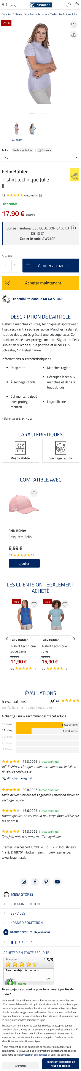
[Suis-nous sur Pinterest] (46, 882)
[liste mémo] (68, 4)
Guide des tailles (22, 150)
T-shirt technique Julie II (64, 14)
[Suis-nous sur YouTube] (57, 882)
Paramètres (20, 1066)
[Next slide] (75, 134)
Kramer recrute (27, 931)
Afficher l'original (19, 778)
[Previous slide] (5, 134)
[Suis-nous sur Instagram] (23, 882)
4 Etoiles (7, 730)
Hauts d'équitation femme (31, 14)
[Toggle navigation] (4, 4)
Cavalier (6, 14)
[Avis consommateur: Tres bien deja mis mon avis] (28, 972)
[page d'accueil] (41, 4)
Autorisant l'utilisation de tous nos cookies (61, 1064)
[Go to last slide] (6, 638)
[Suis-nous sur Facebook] (35, 882)
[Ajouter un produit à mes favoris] (74, 25)
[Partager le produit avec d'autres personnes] (74, 35)
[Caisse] (76, 4)
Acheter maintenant (43, 282)
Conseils (46, 150)
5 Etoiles (7, 724)
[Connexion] (13, 4)
